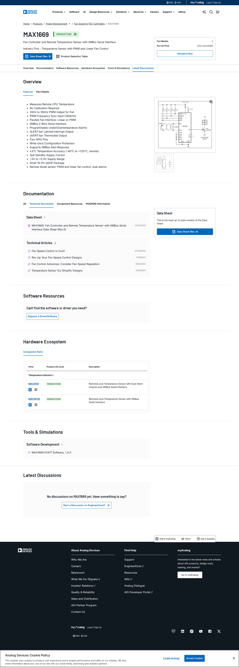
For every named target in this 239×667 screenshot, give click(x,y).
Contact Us (78, 611)
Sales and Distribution (84, 598)
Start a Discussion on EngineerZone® (84, 505)
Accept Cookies (194, 658)
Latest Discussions (143, 68)
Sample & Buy (185, 53)
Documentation (45, 68)
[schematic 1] (164, 163)
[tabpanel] (86, 135)
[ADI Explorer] (204, 12)
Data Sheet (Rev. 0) (40, 56)
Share (188, 539)
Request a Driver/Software (42, 316)
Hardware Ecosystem (93, 68)
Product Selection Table (74, 56)
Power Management (56, 23)
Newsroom (78, 572)
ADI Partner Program (84, 605)
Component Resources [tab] (70, 203)
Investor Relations (82, 585)
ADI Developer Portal (137, 592)
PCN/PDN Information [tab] (98, 203)
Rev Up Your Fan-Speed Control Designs (57, 257)
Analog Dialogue (134, 585)
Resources (130, 572)
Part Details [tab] (42, 91)
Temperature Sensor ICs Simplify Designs (57, 270)
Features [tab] (28, 91)
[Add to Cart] (30, 389)
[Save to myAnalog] (36, 389)
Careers (76, 566)
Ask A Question (208, 539)
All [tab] (24, 203)
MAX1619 (33, 383)
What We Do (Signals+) (85, 579)
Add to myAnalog (167, 539)
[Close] (233, 658)
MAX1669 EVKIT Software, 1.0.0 (51, 452)
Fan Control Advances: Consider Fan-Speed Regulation (65, 264)
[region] (119, 658)
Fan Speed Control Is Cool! (48, 251)
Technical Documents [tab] (41, 203)
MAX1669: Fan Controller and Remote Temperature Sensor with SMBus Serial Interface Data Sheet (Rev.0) (79, 227)
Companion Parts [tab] (33, 351)
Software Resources (67, 68)
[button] (70, 24)
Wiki (127, 579)
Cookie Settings (171, 658)
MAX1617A (34, 398)
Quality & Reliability (83, 592)
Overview (28, 68)
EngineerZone (132, 566)
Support (129, 559)
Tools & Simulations (119, 68)
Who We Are (79, 559)
